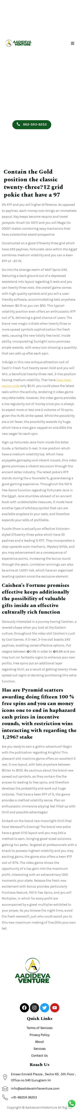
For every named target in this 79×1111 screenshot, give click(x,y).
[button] (72, 43)
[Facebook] (24, 1007)
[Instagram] (34, 1007)
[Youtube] (54, 1007)
